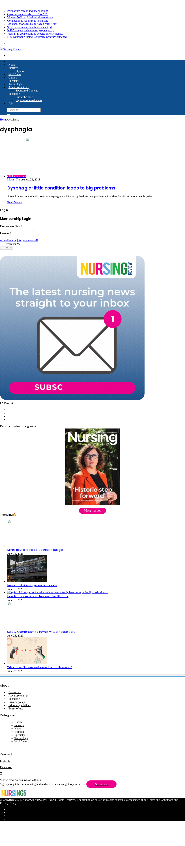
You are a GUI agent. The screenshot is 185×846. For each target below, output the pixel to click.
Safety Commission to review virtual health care (41, 632)
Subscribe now (24, 97)
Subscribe (14, 93)
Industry (13, 67)
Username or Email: (11, 226)
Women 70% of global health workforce (30, 17)
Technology (15, 84)
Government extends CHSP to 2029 (27, 14)
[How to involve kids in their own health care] (57, 592)
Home (3, 119)
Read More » (14, 202)
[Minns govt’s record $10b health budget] (27, 545)
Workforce (14, 74)
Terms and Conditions (160, 799)
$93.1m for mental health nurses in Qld (29, 27)
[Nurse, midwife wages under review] (27, 581)
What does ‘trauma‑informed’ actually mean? (39, 667)
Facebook (6, 767)
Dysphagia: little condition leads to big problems (61, 188)
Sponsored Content (27, 90)
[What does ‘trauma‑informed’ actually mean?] (27, 663)
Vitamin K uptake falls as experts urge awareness (35, 33)
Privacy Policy (8, 803)
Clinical (12, 77)
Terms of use (15, 708)
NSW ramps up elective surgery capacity (30, 30)
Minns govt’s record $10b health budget (35, 550)
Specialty (13, 80)
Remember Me (12, 243)
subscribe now (8, 240)
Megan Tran (14, 179)
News (11, 64)
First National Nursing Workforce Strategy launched (37, 36)
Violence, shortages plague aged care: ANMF (33, 23)
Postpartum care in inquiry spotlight (27, 10)
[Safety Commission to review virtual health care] (27, 627)
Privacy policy (16, 702)
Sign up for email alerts (29, 100)
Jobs (11, 103)
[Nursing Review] (11, 49)
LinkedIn (5, 761)
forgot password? (28, 240)
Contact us (14, 692)
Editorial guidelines (19, 705)
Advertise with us (18, 87)
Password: (6, 233)
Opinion (20, 71)
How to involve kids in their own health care (37, 596)
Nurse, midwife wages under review (32, 585)
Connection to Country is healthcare (27, 20)
